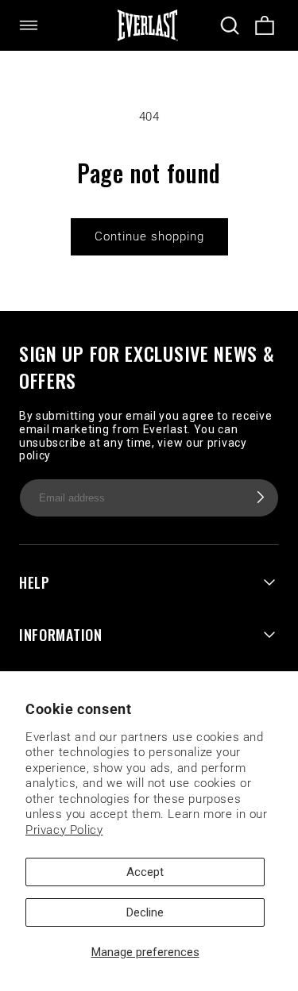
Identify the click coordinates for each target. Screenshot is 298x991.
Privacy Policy (64, 830)
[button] (38, 25)
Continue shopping (149, 236)
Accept (145, 872)
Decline (145, 912)
